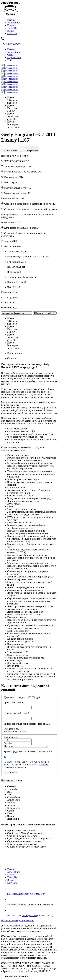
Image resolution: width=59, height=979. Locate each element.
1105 (9, 60)
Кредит (11, 25)
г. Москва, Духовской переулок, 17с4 (26, 894)
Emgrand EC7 (14, 57)
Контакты (12, 33)
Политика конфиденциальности (17, 920)
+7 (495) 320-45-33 (16, 904)
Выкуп (10, 30)
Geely (10, 54)
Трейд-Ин (12, 28)
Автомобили (13, 22)
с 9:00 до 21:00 (29, 915)
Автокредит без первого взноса (16, 313)
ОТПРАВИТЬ (11, 773)
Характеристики (9, 150)
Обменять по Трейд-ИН (44, 313)
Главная (11, 20)
